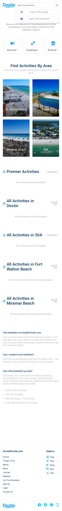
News (5, 468)
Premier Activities (23, 171)
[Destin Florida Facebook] (39, 504)
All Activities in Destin (20, 203)
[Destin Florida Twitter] (45, 504)
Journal (6, 472)
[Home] (9, 5)
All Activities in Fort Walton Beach (24, 266)
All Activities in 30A (24, 235)
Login (5, 488)
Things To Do (9, 461)
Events (6, 457)
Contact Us (8, 492)
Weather (7, 476)
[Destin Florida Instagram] (51, 504)
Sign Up (6, 484)
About (6, 465)
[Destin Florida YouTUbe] (57, 504)
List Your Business (11, 480)
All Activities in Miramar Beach (20, 301)
